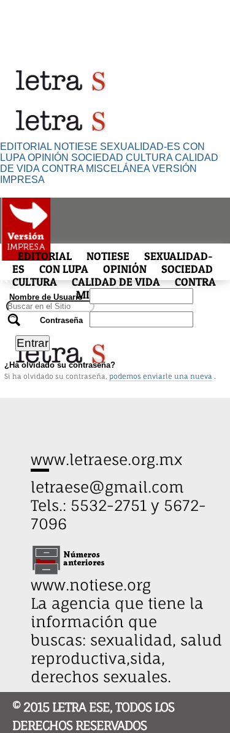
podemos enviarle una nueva (160, 376)
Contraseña (61, 320)
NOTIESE (76, 146)
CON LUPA (63, 268)
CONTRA (62, 168)
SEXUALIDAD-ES (140, 146)
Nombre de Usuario (46, 297)
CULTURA (149, 157)
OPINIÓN (48, 157)
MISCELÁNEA (118, 168)
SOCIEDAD (97, 157)
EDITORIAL (26, 146)
